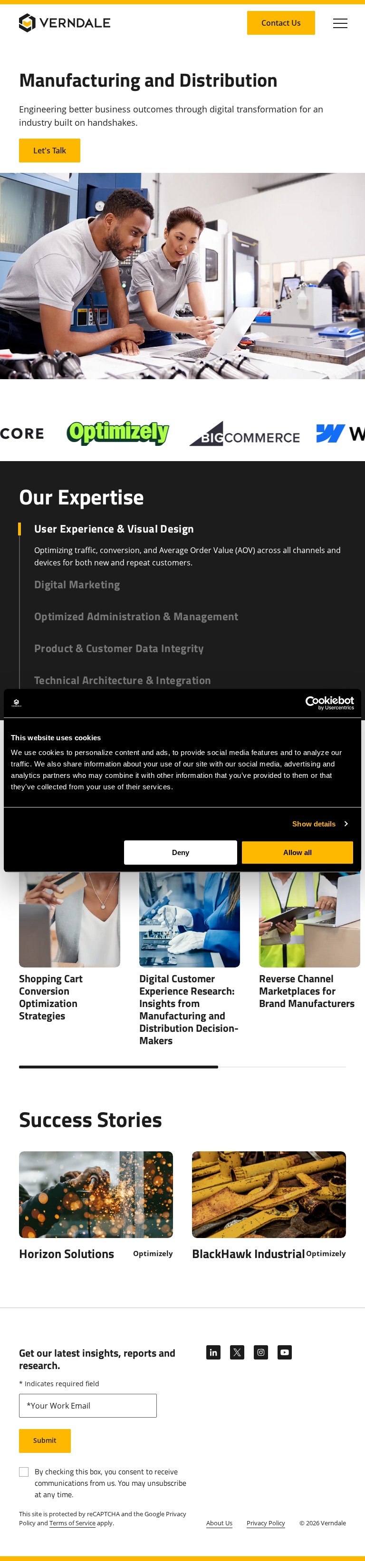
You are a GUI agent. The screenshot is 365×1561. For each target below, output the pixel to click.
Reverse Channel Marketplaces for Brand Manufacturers (307, 990)
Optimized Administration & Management (136, 616)
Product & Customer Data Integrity (119, 648)
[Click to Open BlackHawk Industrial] (269, 1205)
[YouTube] (285, 1352)
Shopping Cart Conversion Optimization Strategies (51, 997)
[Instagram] (261, 1352)
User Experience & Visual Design (114, 529)
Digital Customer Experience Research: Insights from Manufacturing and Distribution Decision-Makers (189, 1009)
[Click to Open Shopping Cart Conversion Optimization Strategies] (69, 878)
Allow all (297, 852)
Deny (180, 852)
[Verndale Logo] (64, 22)
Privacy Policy (266, 1523)
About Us (219, 1523)
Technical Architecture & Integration (122, 680)
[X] (237, 1352)
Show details (314, 824)
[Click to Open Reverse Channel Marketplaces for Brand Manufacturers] (309, 878)
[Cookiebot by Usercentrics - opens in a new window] (312, 703)
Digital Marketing (77, 584)
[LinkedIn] (213, 1352)
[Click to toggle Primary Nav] (340, 23)
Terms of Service (72, 1523)
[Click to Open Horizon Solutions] (96, 1205)
